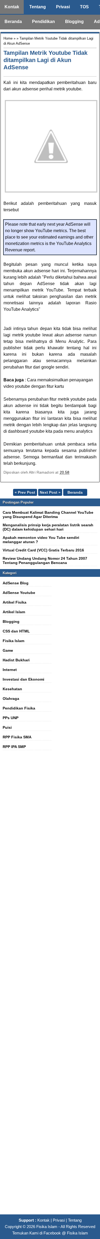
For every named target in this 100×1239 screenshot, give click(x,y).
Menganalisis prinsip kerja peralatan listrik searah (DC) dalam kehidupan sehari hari (48, 527)
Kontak (12, 7)
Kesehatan (12, 689)
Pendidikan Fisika (19, 708)
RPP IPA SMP (14, 747)
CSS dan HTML (16, 631)
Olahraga (11, 698)
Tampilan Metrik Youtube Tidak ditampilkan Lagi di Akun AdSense (45, 60)
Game (8, 650)
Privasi (63, 7)
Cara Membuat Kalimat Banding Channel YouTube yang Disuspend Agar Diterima (48, 514)
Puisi (7, 727)
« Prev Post (25, 492)
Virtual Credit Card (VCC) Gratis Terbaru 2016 (43, 550)
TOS (84, 7)
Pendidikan (43, 21)
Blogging (74, 21)
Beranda (13, 21)
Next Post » (50, 492)
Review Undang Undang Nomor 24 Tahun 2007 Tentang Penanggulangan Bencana (45, 560)
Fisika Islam (13, 641)
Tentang (37, 7)
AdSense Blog (16, 583)
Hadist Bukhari (16, 660)
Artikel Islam (14, 612)
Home (8, 38)
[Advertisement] (50, 985)
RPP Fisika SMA (17, 737)
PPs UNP (10, 718)
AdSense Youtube (19, 592)
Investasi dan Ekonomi (23, 679)
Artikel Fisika (14, 602)
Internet (10, 670)
